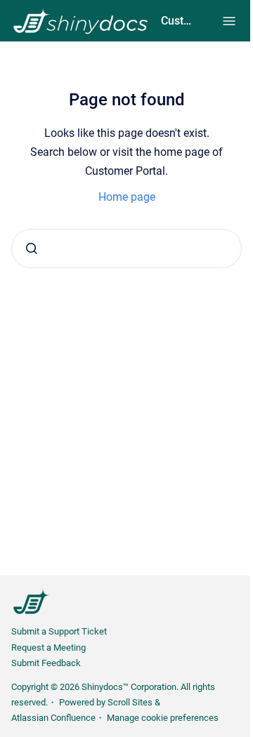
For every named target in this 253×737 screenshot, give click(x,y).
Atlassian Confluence (53, 717)
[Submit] (31, 248)
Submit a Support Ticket (59, 631)
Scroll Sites (130, 702)
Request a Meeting (48, 647)
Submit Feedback (46, 663)
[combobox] (126, 248)
